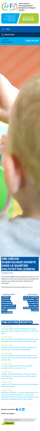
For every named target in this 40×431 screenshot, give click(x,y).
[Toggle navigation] (3, 29)
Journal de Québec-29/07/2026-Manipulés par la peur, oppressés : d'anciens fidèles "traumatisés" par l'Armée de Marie (20, 331)
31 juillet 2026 (6, 327)
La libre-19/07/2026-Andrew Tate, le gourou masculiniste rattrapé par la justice (19, 385)
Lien (31, 287)
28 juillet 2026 (6, 345)
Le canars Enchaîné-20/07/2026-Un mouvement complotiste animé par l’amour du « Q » (17, 367)
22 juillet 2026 (6, 372)
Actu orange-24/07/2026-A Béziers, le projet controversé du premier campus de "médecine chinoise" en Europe (19, 340)
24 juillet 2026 (6, 353)
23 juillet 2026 (6, 364)
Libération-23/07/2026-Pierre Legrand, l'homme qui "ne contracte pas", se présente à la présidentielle (19, 348)
